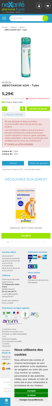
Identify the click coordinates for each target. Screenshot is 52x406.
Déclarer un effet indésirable (20, 144)
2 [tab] (12, 242)
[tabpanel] (26, 212)
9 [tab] (40, 242)
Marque (14, 27)
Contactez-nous (9, 329)
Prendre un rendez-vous (12, 332)
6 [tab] (28, 242)
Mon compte (7, 303)
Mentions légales (9, 339)
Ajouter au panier (38, 109)
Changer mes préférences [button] (31, 400)
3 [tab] (16, 242)
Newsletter (33, 282)
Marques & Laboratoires (38, 280)
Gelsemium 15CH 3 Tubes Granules (26, 228)
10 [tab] (44, 242)
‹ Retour (13, 163)
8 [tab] (36, 242)
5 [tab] (24, 242)
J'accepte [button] (31, 391)
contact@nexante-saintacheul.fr (10, 295)
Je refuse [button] (31, 395)
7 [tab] (32, 242)
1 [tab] (8, 242)
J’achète (26, 236)
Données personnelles (12, 341)
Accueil (4, 27)
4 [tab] (20, 242)
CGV (4, 336)
